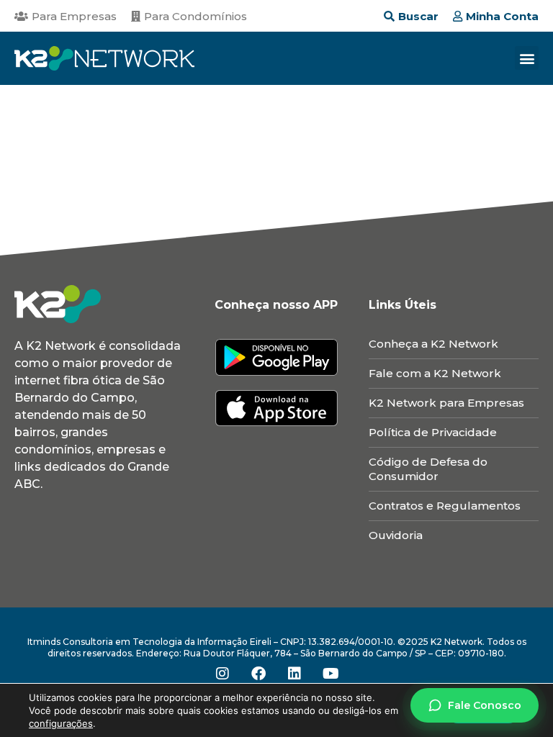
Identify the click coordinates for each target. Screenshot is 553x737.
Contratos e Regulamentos (445, 505)
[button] (527, 58)
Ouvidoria (396, 535)
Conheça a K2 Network (433, 344)
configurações (61, 723)
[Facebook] (258, 673)
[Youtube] (330, 673)
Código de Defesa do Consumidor (428, 469)
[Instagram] (222, 673)
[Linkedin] (294, 673)
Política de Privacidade (433, 432)
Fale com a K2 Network (435, 373)
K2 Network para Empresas (446, 403)
